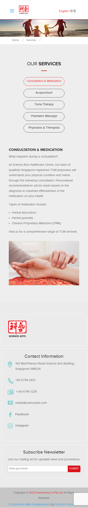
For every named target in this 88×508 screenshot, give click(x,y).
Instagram (22, 426)
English (64, 12)
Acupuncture (44, 93)
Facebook (22, 415)
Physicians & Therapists (44, 128)
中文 (73, 12)
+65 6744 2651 (25, 380)
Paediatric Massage (44, 116)
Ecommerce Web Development (29, 505)
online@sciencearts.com (31, 403)
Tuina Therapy (44, 105)
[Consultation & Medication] (44, 40)
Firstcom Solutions (67, 505)
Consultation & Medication (44, 81)
